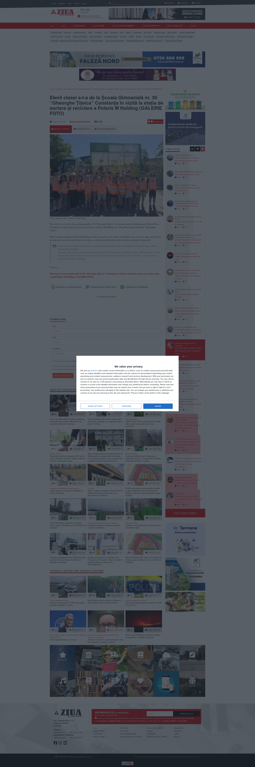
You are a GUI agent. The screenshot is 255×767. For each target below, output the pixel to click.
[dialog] (127, 383)
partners (94, 370)
